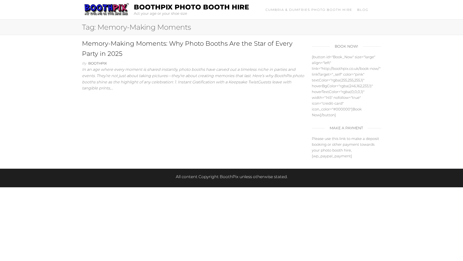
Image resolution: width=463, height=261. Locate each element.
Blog (362, 10)
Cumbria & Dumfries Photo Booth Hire (309, 10)
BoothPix (97, 63)
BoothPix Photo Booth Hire (191, 7)
